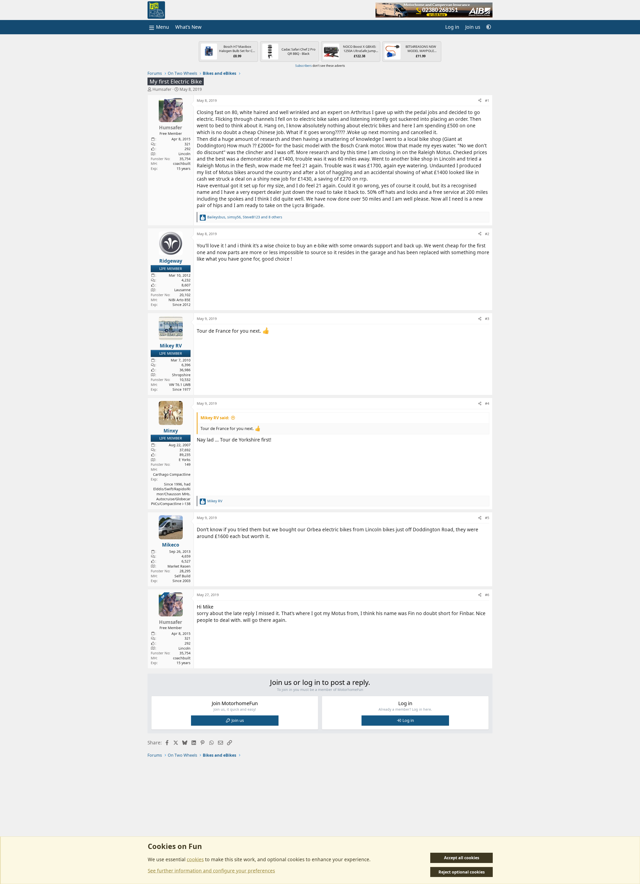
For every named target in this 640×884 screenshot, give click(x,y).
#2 (487, 233)
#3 (487, 318)
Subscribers (303, 66)
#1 (487, 100)
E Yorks (184, 459)
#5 (487, 517)
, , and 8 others (244, 217)
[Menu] (158, 27)
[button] (488, 27)
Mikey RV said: (214, 417)
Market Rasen (179, 566)
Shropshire (181, 374)
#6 (487, 594)
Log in (408, 720)
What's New (188, 27)
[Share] (479, 100)
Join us (238, 720)
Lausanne (182, 289)
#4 (487, 403)
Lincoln (184, 153)
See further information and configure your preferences (211, 870)
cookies (195, 859)
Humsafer (162, 89)
